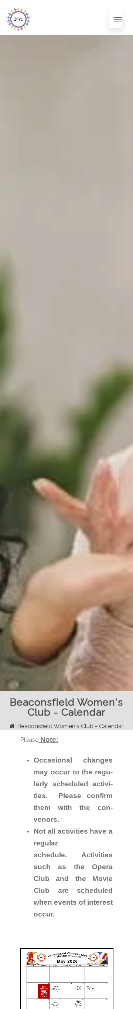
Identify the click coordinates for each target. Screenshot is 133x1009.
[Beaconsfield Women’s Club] (18, 39)
